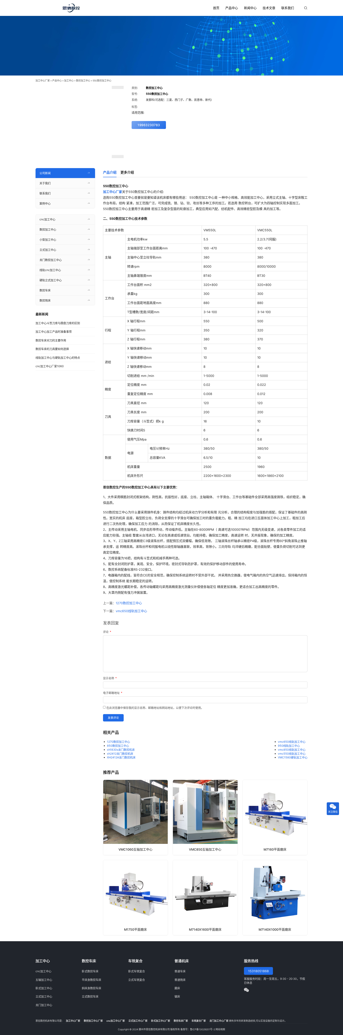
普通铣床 (180, 979)
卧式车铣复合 (136, 971)
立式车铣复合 (136, 979)
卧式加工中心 (44, 988)
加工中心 (69, 80)
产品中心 (231, 8)
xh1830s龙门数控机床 (121, 749)
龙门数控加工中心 (51, 259)
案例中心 (45, 203)
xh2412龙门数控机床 (120, 753)
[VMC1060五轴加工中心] (135, 817)
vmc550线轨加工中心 (291, 753)
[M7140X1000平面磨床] (275, 897)
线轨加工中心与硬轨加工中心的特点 (58, 357)
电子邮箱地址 (112, 692)
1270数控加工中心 (129, 603)
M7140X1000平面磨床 (275, 929)
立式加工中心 (48, 249)
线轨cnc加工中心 (50, 270)
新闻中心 (250, 8)
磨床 (177, 988)
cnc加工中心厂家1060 (50, 366)
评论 (107, 631)
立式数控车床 (90, 996)
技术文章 (269, 8)
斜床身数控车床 (91, 988)
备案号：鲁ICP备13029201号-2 (197, 1029)
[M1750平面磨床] (135, 897)
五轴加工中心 (44, 979)
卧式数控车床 (90, 971)
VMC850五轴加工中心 (205, 849)
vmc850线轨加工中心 (291, 749)
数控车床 (45, 290)
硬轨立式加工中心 (51, 280)
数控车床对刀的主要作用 (51, 340)
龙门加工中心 (44, 1005)
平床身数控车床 (91, 979)
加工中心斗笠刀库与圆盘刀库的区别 (58, 323)
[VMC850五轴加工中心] (205, 817)
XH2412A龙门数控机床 (121, 757)
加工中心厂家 (43, 80)
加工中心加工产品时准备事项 (54, 331)
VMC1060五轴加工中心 (135, 849)
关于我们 (45, 183)
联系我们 (287, 8)
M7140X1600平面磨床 (205, 929)
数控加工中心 (83, 80)
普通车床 (180, 971)
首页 (216, 8)
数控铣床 (45, 300)
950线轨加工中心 (289, 745)
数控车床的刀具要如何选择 (52, 348)
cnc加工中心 (47, 219)
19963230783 (149, 125)
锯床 (177, 996)
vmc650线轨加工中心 (131, 611)
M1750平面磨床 (135, 929)
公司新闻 (45, 173)
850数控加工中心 (118, 745)
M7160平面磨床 (275, 849)
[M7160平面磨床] (275, 817)
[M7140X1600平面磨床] (205, 897)
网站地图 (220, 1029)
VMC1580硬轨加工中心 (292, 757)
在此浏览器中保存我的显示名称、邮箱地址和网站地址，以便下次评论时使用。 (155, 707)
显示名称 (110, 678)
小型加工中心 (48, 239)
